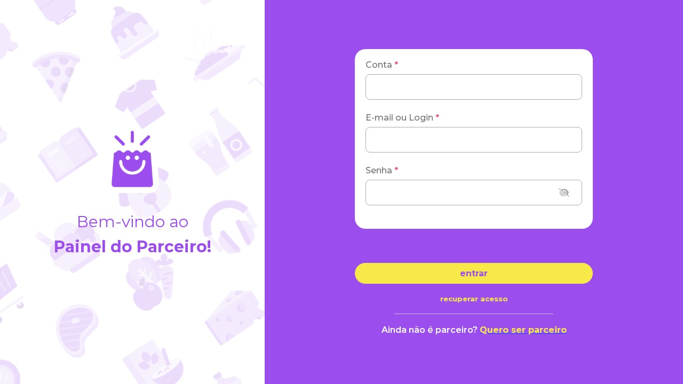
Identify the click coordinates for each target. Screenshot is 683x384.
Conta (382, 65)
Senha (382, 170)
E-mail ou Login (402, 118)
